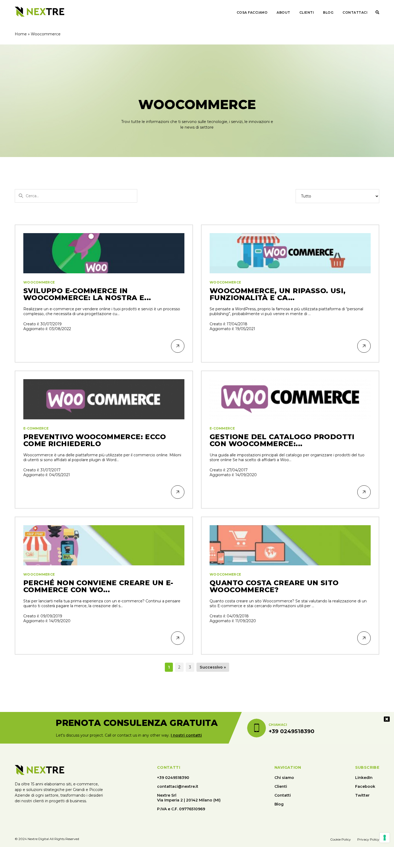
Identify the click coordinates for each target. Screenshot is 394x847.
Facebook (365, 786)
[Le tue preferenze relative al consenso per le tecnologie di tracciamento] (385, 838)
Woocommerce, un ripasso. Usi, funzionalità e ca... (277, 294)
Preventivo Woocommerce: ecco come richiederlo (94, 440)
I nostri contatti (186, 735)
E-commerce (36, 428)
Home (21, 34)
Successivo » (213, 667)
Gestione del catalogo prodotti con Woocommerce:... (282, 440)
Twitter (362, 795)
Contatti (282, 795)
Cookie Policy (340, 839)
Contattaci (355, 12)
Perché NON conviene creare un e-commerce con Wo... (98, 586)
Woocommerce (39, 282)
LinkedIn (364, 777)
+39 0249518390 (173, 777)
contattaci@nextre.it (177, 786)
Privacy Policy (368, 839)
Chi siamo (284, 777)
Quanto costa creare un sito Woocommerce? (274, 586)
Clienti (306, 12)
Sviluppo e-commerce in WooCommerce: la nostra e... (87, 294)
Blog (328, 12)
